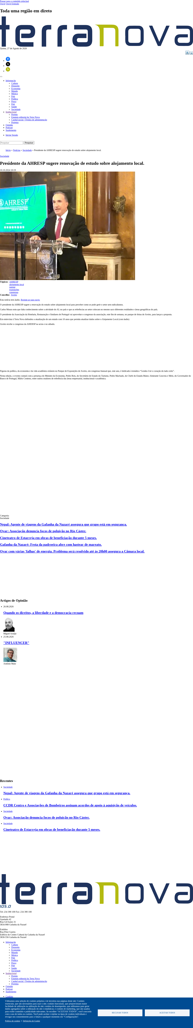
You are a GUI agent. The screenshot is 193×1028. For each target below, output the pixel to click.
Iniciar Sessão (12, 135)
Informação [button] (11, 80)
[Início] (96, 46)
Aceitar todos (167, 1013)
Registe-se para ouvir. (30, 300)
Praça (13, 101)
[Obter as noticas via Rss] (8, 71)
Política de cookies (12, 1021)
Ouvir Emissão (12, 4)
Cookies (9, 996)
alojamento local (16, 284)
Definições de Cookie (31, 1021)
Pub (13, 104)
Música (14, 93)
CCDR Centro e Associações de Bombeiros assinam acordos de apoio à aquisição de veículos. (70, 805)
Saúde (14, 106)
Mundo (14, 91)
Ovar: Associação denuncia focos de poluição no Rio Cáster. (43, 531)
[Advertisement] (96, 348)
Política (14, 99)
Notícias (16, 150)
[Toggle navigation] (1, 76)
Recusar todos (120, 1013)
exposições (14, 289)
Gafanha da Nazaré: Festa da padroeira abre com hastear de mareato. (51, 544)
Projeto (14, 114)
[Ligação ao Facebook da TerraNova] (8, 60)
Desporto (15, 86)
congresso (13, 292)
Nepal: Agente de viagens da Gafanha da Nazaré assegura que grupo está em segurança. (63, 524)
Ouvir (2, 4)
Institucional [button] (11, 112)
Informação (11, 942)
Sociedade (15, 109)
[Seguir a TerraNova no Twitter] (8, 66)
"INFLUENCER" (16, 643)
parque (12, 287)
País (13, 96)
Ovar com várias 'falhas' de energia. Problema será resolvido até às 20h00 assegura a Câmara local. (72, 551)
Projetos (15, 122)
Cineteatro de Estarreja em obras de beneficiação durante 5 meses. (48, 538)
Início (8, 150)
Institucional (11, 973)
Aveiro (14, 295)
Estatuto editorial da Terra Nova (25, 117)
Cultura (14, 83)
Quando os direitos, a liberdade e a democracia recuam (43, 613)
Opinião (9, 125)
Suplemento (11, 130)
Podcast (9, 127)
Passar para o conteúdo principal (14, 1)
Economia (15, 88)
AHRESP (13, 282)
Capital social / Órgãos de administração (29, 120)
